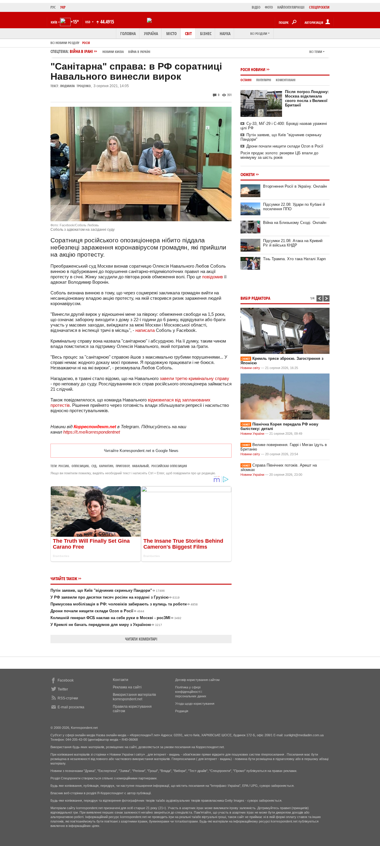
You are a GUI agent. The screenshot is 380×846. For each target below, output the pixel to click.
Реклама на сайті (127, 687)
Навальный (140, 466)
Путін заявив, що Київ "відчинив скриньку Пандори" (107, 590)
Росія (86, 42)
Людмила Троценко (75, 86)
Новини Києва (113, 51)
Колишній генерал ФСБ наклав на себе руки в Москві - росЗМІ (115, 618)
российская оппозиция (169, 466)
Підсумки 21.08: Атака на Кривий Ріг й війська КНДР (292, 242)
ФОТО (269, 7)
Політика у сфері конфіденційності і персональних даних (190, 691)
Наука (225, 33)
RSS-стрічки (68, 698)
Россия (63, 466)
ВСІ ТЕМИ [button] (315, 51)
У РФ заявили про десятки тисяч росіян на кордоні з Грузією (115, 597)
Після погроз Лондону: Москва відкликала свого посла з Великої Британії (307, 98)
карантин (106, 466)
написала (145, 330)
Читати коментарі (141, 639)
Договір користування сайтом (197, 680)
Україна (151, 33)
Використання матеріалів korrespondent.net (134, 697)
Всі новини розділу (64, 42)
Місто (171, 33)
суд (93, 466)
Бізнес (205, 33)
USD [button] (88, 22)
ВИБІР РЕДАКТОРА (255, 298)
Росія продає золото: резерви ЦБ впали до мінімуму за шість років (279, 155)
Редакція (181, 711)
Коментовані (285, 80)
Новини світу (250, 368)
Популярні (263, 80)
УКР (63, 7)
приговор (122, 466)
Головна (128, 33)
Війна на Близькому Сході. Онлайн (294, 222)
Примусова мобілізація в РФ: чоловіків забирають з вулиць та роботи (124, 604)
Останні (245, 80)
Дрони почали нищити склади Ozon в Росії (97, 611)
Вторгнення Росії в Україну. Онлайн (295, 186)
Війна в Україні (139, 51)
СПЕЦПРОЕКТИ (319, 7)
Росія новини (252, 69)
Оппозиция (80, 466)
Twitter (63, 689)
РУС (53, 7)
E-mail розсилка (71, 707)
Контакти (120, 680)
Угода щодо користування (194, 703)
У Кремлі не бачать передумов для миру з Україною (106, 624)
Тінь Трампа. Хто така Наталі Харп (294, 259)
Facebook (66, 680)
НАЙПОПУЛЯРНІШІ (291, 7)
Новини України (252, 433)
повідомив (212, 276)
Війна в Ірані (110, 51)
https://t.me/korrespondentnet (91, 431)
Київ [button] (54, 22)
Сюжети (247, 174)
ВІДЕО (256, 7)
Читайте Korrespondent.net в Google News (141, 450)
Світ (188, 33)
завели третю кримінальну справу (194, 378)
